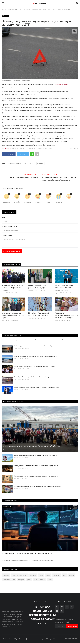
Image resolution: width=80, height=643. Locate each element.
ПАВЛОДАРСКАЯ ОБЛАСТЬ (15, 9)
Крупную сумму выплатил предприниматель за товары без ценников (37, 486)
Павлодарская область (20, 575)
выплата (31, 163)
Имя (3, 217)
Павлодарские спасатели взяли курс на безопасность (28, 553)
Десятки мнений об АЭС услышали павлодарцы (37, 286)
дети (64, 575)
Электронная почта (9, 226)
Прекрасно (27, 202)
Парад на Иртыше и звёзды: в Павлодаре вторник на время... (35, 366)
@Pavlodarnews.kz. (61, 84)
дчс (35, 580)
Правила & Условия (70, 639)
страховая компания (14, 163)
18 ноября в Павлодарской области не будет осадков (38, 314)
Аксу (13, 580)
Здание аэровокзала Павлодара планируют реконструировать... (36, 356)
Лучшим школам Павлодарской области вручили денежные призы (36, 387)
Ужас (48, 202)
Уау (69, 202)
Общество (27, 9)
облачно (42, 580)
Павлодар (40, 163)
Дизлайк (17, 202)
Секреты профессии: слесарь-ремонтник (23, 178)
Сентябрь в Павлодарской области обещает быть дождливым (35, 377)
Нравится (6, 202)
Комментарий (7, 235)
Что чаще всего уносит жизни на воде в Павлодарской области (35, 455)
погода (48, 575)
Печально (58, 202)
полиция (33, 575)
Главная (4, 9)
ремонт (71, 575)
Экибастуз (56, 575)
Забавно (38, 202)
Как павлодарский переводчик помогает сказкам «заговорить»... (36, 476)
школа (50, 580)
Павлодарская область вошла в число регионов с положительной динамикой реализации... (59, 179)
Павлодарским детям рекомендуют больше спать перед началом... (37, 465)
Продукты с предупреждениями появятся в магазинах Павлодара (66, 315)
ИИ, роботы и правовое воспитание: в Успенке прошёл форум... (64, 287)
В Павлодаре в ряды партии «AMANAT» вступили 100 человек (13, 287)
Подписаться (72, 626)
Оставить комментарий (11, 251)
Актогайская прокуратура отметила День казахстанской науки (13, 315)
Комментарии (9, 212)
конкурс (21, 580)
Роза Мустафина (6, 148)
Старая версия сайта (34, 639)
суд (25, 163)
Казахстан (6, 580)
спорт (41, 575)
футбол (29, 580)
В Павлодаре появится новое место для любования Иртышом (35, 346)
